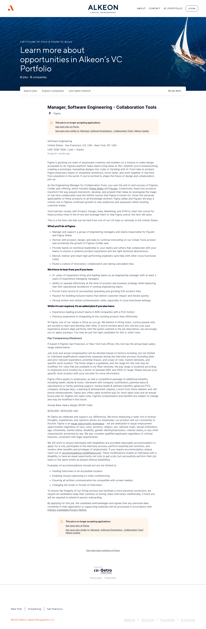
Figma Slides (96, 188)
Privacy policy (96, 578)
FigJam (113, 188)
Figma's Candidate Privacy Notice (67, 509)
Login (192, 8)
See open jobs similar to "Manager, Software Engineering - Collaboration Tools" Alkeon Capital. (102, 131)
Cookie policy (110, 578)
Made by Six (129, 620)
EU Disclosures (188, 620)
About (141, 8)
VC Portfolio (173, 8)
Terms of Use (147, 620)
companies (53, 90)
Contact (154, 8)
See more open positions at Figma (103, 550)
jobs (30, 90)
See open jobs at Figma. (67, 126)
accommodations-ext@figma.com (81, 452)
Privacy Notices (167, 620)
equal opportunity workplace (87, 423)
